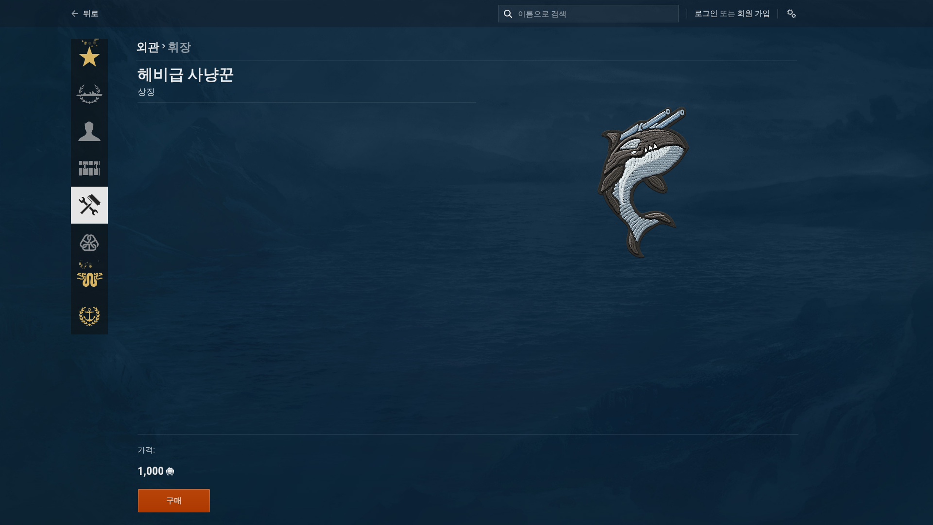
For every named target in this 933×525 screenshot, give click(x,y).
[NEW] (89, 57)
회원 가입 (753, 13)
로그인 (706, 13)
